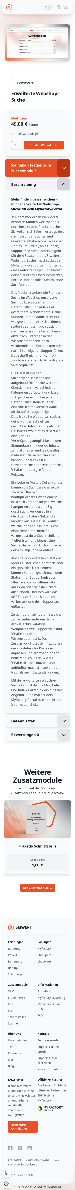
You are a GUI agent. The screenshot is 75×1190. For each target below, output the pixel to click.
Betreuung (15, 961)
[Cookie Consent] (6, 1183)
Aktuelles (44, 991)
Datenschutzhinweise (37, 1159)
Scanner (13, 1023)
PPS (10, 1010)
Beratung (14, 948)
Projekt (12, 955)
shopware (44, 961)
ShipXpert (44, 955)
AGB (56, 1159)
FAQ (40, 1015)
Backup (13, 968)
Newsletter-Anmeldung (19, 1126)
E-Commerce (24, 83)
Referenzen (15, 1053)
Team (11, 1047)
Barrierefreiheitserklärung (22, 1164)
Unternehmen (17, 1040)
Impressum (14, 1159)
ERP (10, 1004)
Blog (11, 1066)
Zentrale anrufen (49, 1040)
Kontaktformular (49, 1069)
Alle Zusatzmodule (37, 888)
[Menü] (66, 7)
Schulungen (16, 974)
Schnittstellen (17, 1017)
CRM (11, 991)
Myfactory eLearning (51, 998)
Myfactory (44, 948)
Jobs (11, 1059)
